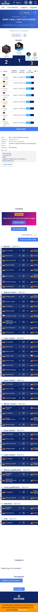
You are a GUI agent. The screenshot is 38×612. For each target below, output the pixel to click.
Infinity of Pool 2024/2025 (16, 141)
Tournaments (12, 7)
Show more (7, 165)
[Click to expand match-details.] (23, 250)
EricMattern (6, 55)
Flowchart (20, 229)
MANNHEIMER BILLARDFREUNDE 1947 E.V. (19, 25)
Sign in (18, 2)
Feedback (20, 589)
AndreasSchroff (19, 53)
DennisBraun (28, 58)
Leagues (23, 7)
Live (2, 7)
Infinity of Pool (14, 31)
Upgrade (33, 7)
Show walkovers (27, 235)
